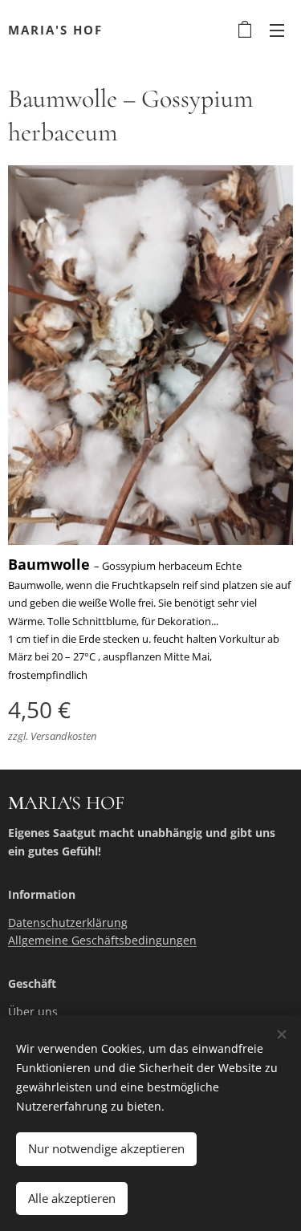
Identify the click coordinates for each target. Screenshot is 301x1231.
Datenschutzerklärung (68, 922)
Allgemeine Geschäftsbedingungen (102, 940)
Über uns (33, 1011)
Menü (277, 30)
